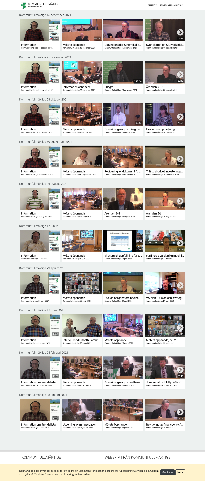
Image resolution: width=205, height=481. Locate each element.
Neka (180, 472)
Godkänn (167, 472)
